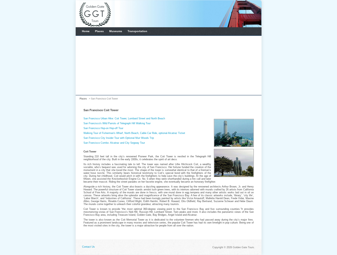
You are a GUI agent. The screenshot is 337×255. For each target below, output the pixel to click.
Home (86, 31)
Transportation (137, 31)
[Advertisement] (168, 65)
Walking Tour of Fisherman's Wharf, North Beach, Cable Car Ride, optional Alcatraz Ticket (134, 133)
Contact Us (88, 246)
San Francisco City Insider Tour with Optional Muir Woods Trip (118, 137)
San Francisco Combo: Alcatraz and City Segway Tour (114, 142)
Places (99, 31)
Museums (115, 31)
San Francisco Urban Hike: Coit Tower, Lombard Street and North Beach (124, 118)
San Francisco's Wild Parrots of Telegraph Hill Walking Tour (117, 123)
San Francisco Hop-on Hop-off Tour (103, 128)
